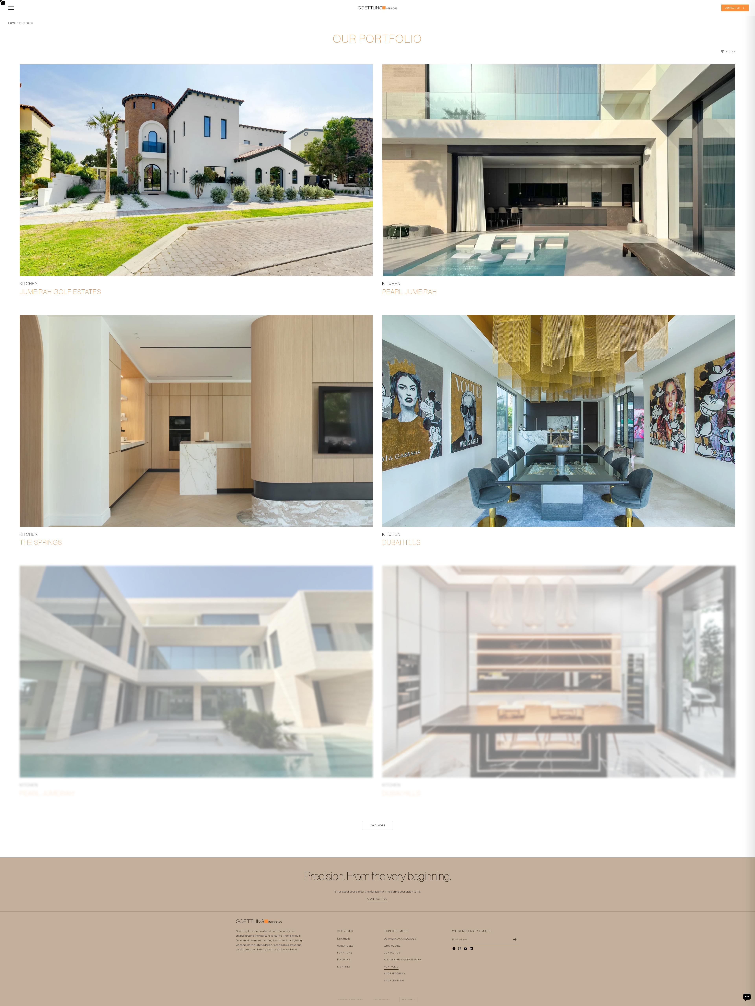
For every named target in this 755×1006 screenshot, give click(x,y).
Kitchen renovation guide (403, 959)
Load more (377, 825)
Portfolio (391, 967)
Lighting (343, 967)
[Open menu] (11, 8)
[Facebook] (454, 948)
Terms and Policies (381, 999)
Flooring (343, 959)
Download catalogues (400, 939)
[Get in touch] (747, 997)
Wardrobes (345, 946)
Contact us (377, 898)
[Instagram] (459, 948)
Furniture (344, 953)
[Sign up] (515, 939)
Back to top (408, 999)
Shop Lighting (394, 980)
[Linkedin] (471, 948)
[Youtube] (465, 948)
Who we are (392, 946)
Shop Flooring (394, 973)
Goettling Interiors (353, 999)
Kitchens (344, 939)
